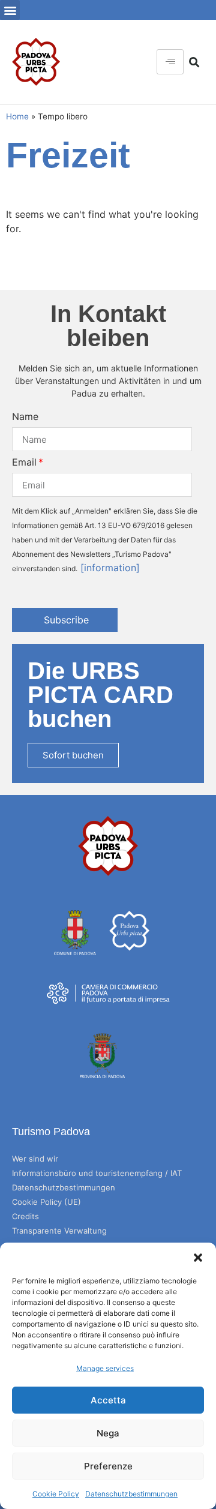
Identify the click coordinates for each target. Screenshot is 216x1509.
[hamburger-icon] (170, 61)
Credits (25, 1216)
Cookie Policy (55, 1493)
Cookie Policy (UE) (46, 1202)
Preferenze (108, 1466)
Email (24, 462)
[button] (198, 1258)
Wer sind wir (35, 1158)
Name (25, 416)
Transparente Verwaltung (59, 1230)
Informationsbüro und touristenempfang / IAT (97, 1173)
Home (17, 116)
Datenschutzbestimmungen (131, 1493)
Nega (108, 1433)
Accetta (108, 1400)
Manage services (105, 1368)
